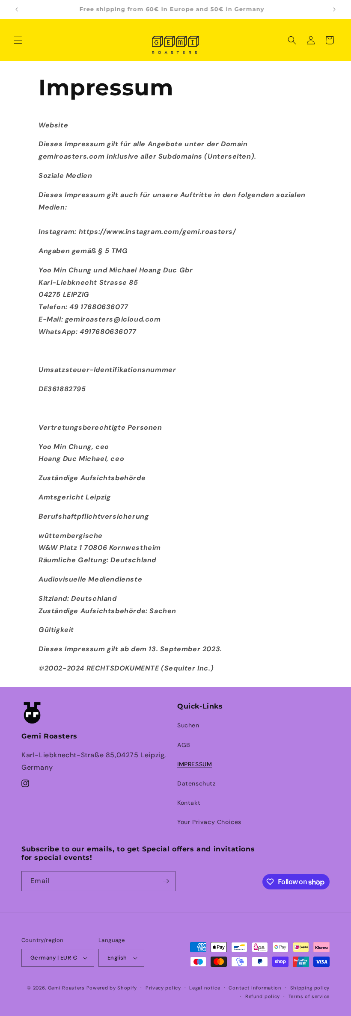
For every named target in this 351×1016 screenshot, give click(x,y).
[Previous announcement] (16, 9)
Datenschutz (196, 783)
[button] (18, 40)
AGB (183, 745)
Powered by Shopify (111, 988)
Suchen (188, 725)
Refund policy (262, 996)
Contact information (255, 988)
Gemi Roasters (66, 988)
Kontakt (188, 802)
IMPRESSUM (194, 764)
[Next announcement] (334, 9)
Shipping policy (310, 988)
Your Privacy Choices (209, 822)
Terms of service (309, 996)
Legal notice (204, 988)
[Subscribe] (165, 881)
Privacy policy (163, 988)
